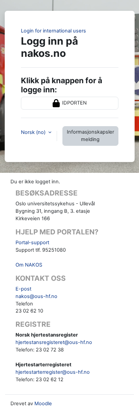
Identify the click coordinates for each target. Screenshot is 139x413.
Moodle (43, 403)
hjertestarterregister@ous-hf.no (53, 372)
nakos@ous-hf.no (36, 296)
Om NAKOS (29, 265)
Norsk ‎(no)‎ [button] (34, 132)
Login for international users (53, 31)
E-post (23, 289)
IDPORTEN (74, 103)
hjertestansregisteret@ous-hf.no (54, 342)
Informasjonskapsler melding (90, 135)
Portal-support (32, 242)
